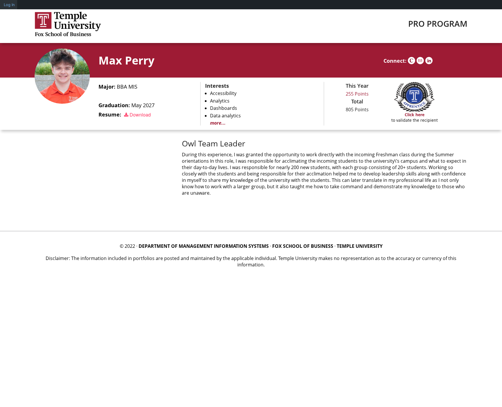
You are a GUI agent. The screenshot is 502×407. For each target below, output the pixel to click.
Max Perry (126, 60)
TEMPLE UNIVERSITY (360, 246)
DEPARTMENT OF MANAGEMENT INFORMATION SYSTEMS (204, 246)
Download (139, 114)
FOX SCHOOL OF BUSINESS (302, 246)
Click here (414, 114)
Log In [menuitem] (9, 4)
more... (218, 123)
